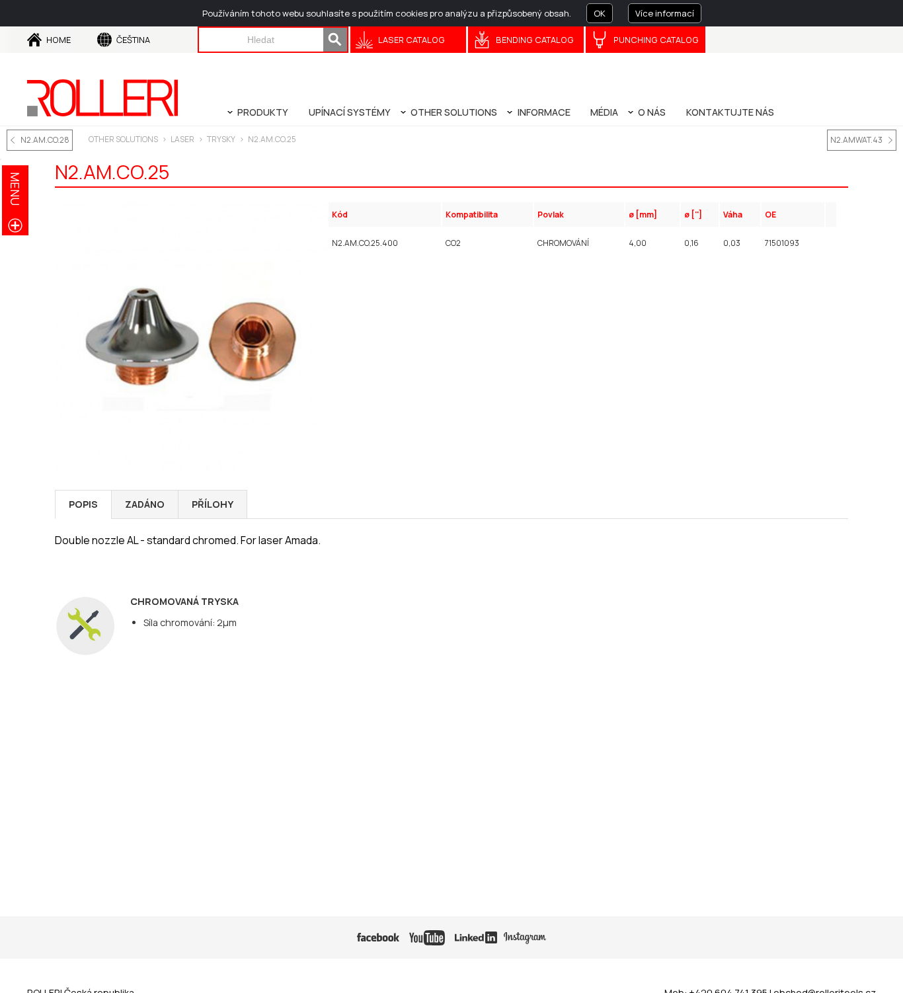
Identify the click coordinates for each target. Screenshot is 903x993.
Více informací (664, 13)
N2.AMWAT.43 (856, 139)
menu (15, 189)
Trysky (221, 139)
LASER (182, 139)
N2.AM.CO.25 (272, 139)
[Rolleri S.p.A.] (102, 97)
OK (600, 13)
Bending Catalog (535, 40)
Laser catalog (411, 40)
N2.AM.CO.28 (44, 139)
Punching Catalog (656, 40)
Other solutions (123, 139)
